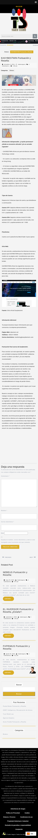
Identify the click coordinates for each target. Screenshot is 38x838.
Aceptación (19, 829)
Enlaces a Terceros (9, 817)
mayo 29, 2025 (10, 580)
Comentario (5, 476)
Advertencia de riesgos (18, 809)
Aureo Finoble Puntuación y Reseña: (14, 722)
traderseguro (21, 64)
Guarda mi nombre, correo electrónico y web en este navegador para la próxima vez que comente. (18, 541)
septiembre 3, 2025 (11, 617)
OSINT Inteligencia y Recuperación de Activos (17, 710)
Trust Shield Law (8, 714)
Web (2, 533)
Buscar (19, 685)
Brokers (7, 52)
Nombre (4, 510)
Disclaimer (35, 45)
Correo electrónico (7, 521)
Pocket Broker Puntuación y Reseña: (14, 706)
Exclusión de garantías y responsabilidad (18, 825)
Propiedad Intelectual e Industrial (17, 821)
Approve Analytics (8, 718)
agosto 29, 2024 (10, 654)
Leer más (9, 598)
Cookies (27, 813)
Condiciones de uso (26, 817)
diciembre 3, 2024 (9, 64)
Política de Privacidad (13, 813)
